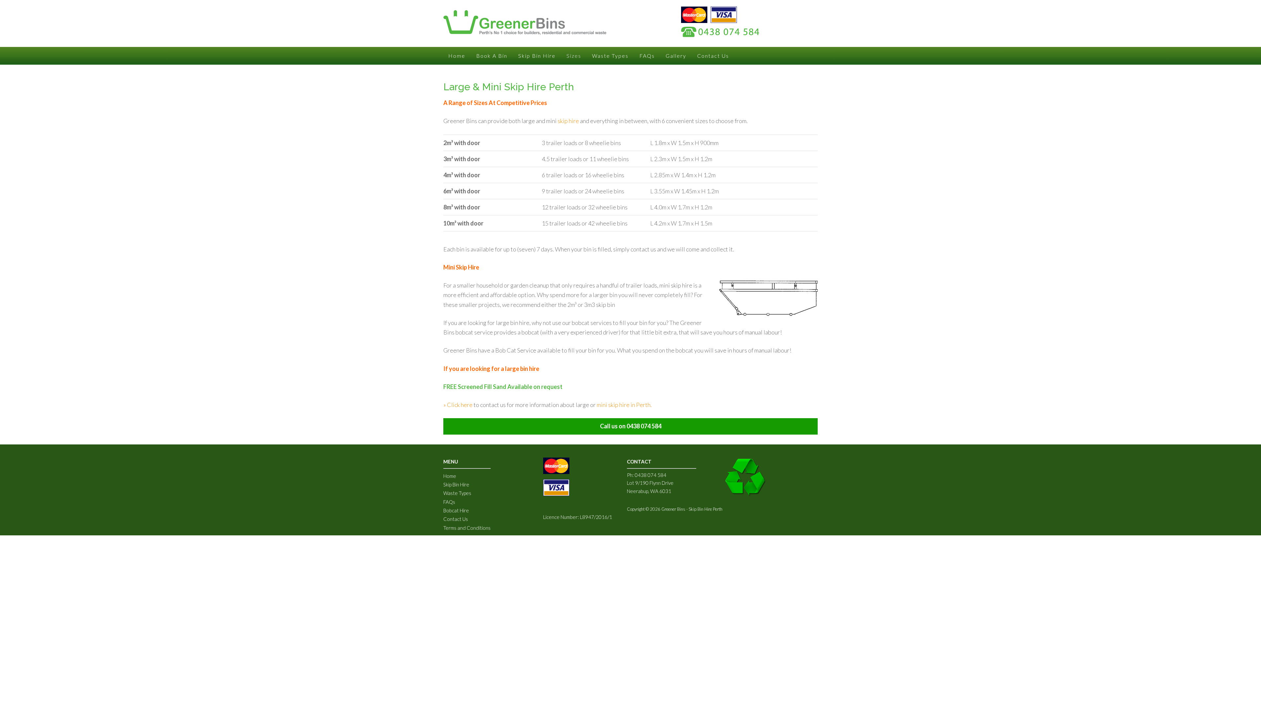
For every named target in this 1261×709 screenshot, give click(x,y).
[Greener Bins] (525, 30)
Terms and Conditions (467, 528)
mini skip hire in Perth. (624, 404)
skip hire (568, 120)
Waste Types (457, 493)
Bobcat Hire (456, 510)
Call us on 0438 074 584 (630, 426)
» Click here (458, 404)
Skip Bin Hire (456, 484)
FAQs (449, 502)
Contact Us (455, 519)
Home (449, 476)
